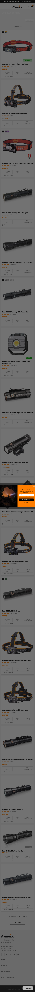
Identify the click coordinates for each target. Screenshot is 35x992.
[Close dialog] (34, 486)
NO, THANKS (26, 502)
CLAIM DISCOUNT (26, 499)
